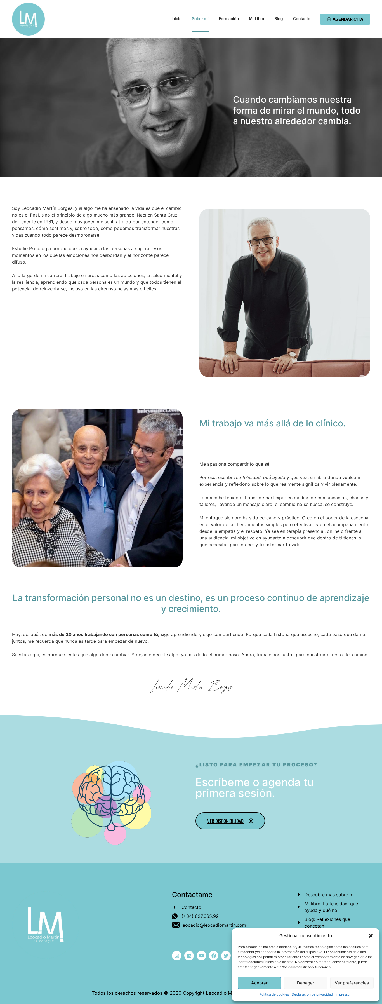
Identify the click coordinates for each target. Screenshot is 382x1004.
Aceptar (259, 983)
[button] (371, 936)
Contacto (301, 18)
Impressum (344, 994)
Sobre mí (200, 18)
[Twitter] (226, 955)
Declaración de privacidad (312, 994)
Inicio (176, 18)
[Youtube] (201, 955)
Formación (229, 18)
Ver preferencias (352, 983)
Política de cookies (274, 994)
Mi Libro (256, 18)
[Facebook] (213, 955)
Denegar (305, 983)
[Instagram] (176, 955)
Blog (278, 18)
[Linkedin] (189, 955)
